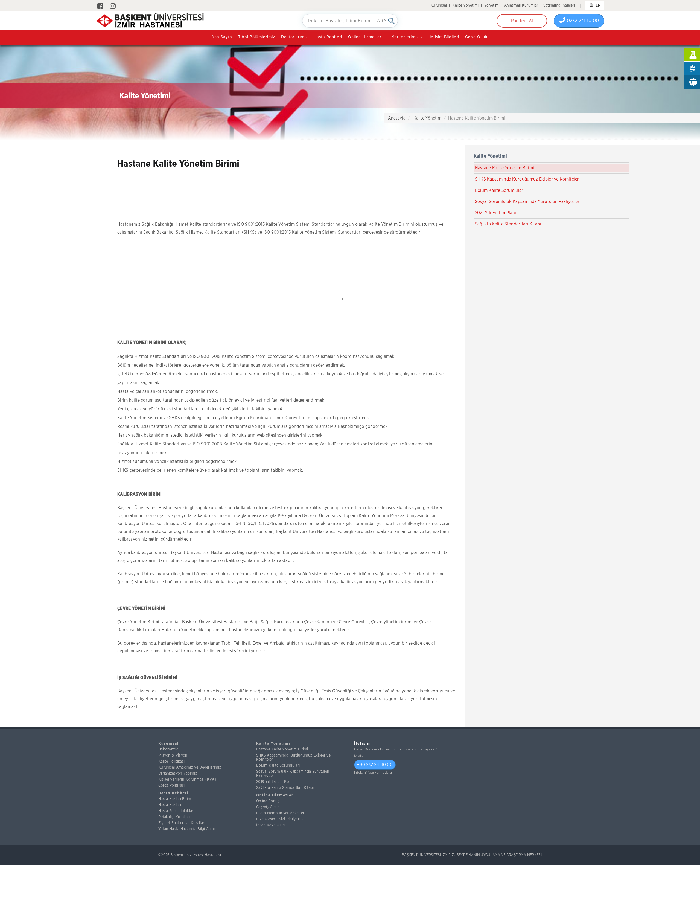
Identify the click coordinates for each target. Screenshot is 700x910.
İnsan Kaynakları (270, 825)
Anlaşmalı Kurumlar (521, 5)
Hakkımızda (168, 749)
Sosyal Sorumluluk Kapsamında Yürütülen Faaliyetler (527, 201)
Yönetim (491, 5)
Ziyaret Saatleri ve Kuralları (181, 823)
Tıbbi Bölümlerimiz (256, 37)
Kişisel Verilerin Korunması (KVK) (187, 779)
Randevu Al (522, 21)
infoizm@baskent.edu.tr (373, 773)
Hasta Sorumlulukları (176, 811)
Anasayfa (397, 118)
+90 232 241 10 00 (375, 765)
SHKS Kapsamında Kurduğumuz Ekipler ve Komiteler (527, 179)
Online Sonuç (268, 801)
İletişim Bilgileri (443, 37)
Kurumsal (438, 5)
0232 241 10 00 (582, 20)
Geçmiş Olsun (268, 807)
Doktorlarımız (294, 37)
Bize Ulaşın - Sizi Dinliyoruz (280, 819)
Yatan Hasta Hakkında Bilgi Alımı (186, 829)
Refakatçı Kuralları (174, 817)
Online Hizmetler (274, 795)
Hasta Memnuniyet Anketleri (280, 813)
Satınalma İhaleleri (559, 5)
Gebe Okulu (477, 37)
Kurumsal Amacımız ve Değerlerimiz (189, 767)
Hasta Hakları (169, 805)
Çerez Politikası (171, 785)
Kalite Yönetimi (465, 5)
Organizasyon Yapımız (177, 773)
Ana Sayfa (221, 37)
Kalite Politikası (171, 761)
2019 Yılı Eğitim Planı (274, 782)
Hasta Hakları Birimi (175, 799)
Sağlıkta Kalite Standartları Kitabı (508, 224)
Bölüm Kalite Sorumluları (499, 190)
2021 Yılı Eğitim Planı (495, 213)
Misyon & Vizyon (173, 755)
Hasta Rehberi (328, 37)
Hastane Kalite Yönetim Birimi (504, 168)
